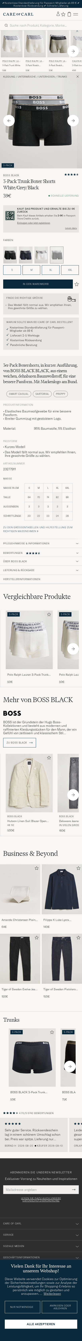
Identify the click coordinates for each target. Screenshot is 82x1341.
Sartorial (42, 393)
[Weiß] (41, 255)
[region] (41, 1135)
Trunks (62, 76)
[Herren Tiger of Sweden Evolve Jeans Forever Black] (20, 959)
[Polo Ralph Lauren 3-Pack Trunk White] (29, 671)
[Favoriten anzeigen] (63, 14)
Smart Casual (19, 393)
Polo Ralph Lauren (11, 61)
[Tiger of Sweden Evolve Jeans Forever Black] (20, 986)
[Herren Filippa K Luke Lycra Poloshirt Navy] (62, 889)
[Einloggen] (58, 14)
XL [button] (50, 269)
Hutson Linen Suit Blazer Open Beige (26, 821)
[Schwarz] (10, 255)
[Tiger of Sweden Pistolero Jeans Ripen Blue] (62, 986)
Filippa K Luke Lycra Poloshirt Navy (56, 920)
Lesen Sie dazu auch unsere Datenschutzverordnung (41, 1199)
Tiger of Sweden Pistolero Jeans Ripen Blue (59, 989)
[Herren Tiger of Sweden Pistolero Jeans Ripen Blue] (62, 959)
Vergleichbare (37, 596)
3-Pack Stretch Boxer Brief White (34, 65)
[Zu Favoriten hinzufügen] (48, 615)
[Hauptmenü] (75, 14)
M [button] (31, 269)
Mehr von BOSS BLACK (38, 699)
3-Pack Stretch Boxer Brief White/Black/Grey (57, 65)
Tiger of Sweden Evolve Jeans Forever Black (20, 989)
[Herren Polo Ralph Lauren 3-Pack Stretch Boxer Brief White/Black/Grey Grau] (58, 43)
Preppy (60, 393)
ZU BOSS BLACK (17, 742)
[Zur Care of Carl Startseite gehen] (18, 14)
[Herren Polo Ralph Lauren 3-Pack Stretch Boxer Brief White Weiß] (35, 43)
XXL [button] (70, 269)
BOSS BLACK (11, 175)
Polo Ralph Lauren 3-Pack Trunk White (27, 675)
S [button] (12, 269)
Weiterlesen (52, 1293)
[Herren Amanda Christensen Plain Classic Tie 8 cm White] (20, 889)
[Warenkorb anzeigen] (69, 14)
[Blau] (26, 255)
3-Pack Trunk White (11, 65)
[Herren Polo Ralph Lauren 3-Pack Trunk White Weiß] (11, 43)
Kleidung (9, 76)
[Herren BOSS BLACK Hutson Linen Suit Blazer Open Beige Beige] (29, 783)
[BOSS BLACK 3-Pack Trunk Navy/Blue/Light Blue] (32, 1089)
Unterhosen (46, 76)
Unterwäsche (27, 76)
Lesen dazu (71, 228)
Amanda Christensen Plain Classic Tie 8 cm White (18, 920)
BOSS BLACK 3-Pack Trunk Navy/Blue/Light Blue (27, 1092)
